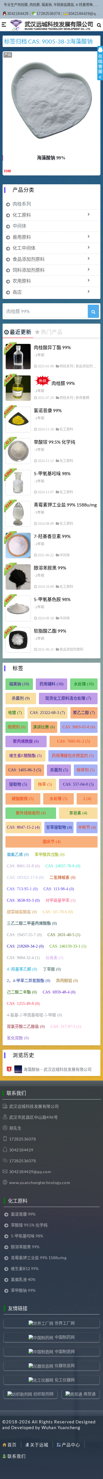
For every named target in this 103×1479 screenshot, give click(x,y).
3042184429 (18, 13)
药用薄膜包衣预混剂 (73, 756)
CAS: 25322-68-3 (47, 713)
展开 (100, 68)
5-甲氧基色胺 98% (52, 599)
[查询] (93, 311)
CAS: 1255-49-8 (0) (23, 1003)
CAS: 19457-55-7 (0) (24, 935)
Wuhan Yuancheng (60, 1427)
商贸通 (90, 1393)
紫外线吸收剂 (31, 813)
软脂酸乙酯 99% (50, 630)
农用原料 (22, 280)
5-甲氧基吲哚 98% (52, 473)
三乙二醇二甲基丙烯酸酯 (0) (32, 923)
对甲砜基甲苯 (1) (60, 900)
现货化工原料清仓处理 (68, 698)
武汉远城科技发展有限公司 (34, 1106)
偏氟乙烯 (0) (18, 854)
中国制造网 (65, 1351)
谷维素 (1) (54, 958)
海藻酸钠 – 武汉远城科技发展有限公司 (57, 1069)
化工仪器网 (65, 1379)
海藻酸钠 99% (51, 157)
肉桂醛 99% (63, 383)
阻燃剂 (17, 727)
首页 (12, 1444)
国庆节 (52, 842)
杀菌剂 (21, 698)
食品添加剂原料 (29, 259)
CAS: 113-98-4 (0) (58, 889)
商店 (17, 292)
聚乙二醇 (84, 713)
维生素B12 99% (25, 1268)
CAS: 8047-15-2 (23, 827)
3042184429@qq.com (30, 1171)
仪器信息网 (65, 1365)
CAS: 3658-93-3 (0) (23, 900)
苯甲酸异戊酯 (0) (50, 854)
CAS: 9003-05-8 (78, 727)
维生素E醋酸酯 (25, 756)
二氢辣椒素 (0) (62, 877)
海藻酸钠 (81, 41)
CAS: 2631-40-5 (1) (63, 935)
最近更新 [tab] (20, 332)
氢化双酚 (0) (18, 1038)
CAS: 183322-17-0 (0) (25, 877)
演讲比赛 (44, 727)
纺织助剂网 (43, 1393)
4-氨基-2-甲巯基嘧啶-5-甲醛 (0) (34, 1015)
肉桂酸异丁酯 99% (52, 347)
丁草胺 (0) (52, 969)
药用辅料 (51, 684)
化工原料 (22, 215)
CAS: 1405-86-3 (24, 770)
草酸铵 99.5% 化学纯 (54, 442)
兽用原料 (22, 237)
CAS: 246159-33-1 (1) (67, 946)
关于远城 (39, 1444)
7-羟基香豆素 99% (52, 536)
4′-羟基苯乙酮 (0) (22, 969)
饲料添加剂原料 (29, 270)
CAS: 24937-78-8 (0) (62, 866)
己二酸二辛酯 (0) (22, 992)
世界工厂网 (65, 1322)
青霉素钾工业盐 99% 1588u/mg (65, 504)
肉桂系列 (22, 203)
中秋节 (87, 827)
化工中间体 (24, 248)
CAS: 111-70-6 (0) (58, 912)
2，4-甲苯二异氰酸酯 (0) (28, 981)
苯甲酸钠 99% (23, 1290)
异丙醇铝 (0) (67, 981)
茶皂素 (78, 813)
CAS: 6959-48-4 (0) (59, 992)
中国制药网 (65, 1337)
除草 (45, 784)
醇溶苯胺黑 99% (50, 567)
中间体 (19, 225)
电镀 (15, 713)
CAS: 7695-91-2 (73, 741)
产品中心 (71, 1444)
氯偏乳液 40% (23, 1279)
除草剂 (86, 770)
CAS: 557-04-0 (78, 784)
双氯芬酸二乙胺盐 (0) (26, 1026)
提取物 (18, 784)
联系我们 (16, 1456)
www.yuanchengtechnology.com (39, 1182)
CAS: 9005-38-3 (49, 41)
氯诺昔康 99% (48, 410)
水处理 (84, 684)
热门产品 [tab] (52, 332)
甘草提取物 (59, 827)
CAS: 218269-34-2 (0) (25, 946)
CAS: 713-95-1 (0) (22, 889)
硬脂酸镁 (23, 799)
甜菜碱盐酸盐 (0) (22, 912)
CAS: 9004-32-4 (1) (23, 958)
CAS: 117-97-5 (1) (66, 1026)
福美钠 (19, 684)
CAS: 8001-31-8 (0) (23, 866)
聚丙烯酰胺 (26, 741)
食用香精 (82, 398)
